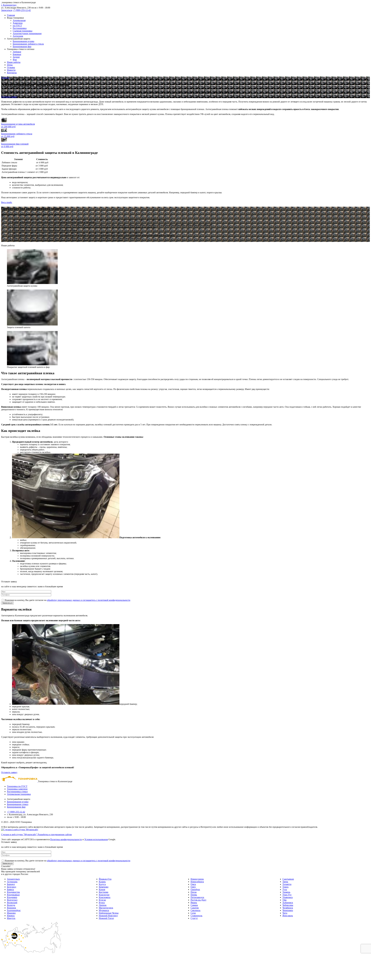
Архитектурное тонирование (27, 33)
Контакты (12, 72)
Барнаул (11, 884)
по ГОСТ (17, 25)
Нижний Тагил (106, 918)
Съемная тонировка (22, 31)
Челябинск (287, 908)
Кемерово (103, 887)
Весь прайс (6, 202)
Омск (193, 884)
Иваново (11, 913)
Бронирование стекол (17, 804)
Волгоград (12, 900)
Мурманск (104, 910)
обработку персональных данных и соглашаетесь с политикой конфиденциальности (88, 600)
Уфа (284, 900)
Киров (102, 889)
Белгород (11, 887)
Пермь (194, 894)
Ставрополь (196, 915)
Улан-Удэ (286, 894)
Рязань (194, 902)
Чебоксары (287, 905)
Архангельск (13, 879)
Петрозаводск (197, 897)
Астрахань (12, 881)
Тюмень (286, 892)
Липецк (103, 905)
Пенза (194, 892)
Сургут (194, 918)
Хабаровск (287, 902)
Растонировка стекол (17, 791)
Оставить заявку (9, 96)
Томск (285, 887)
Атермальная (19, 20)
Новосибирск (197, 881)
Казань (102, 881)
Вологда (11, 905)
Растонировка (20, 28)
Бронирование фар (22, 46)
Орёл (193, 887)
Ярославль (287, 915)
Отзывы (11, 67)
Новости (11, 70)
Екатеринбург (14, 910)
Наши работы (13, 62)
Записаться (6, 10)
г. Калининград (8, 5)
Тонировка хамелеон (17, 789)
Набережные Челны (109, 913)
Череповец (287, 910)
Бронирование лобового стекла (28, 44)
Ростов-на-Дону (198, 900)
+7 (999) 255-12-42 (22, 10)
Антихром (18, 36)
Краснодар (104, 894)
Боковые (17, 54)
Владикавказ (13, 894)
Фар (15, 59)
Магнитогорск (106, 908)
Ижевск (11, 915)
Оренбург (195, 889)
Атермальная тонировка (19, 794)
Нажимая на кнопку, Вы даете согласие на (67, 600)
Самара (194, 905)
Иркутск (11, 918)
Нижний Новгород (108, 915)
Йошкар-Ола (105, 879)
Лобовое (17, 51)
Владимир (12, 897)
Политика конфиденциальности (66, 839)
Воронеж (11, 908)
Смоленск (195, 910)
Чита (284, 913)
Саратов (195, 908)
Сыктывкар (288, 879)
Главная (11, 15)
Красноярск (104, 897)
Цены (10, 65)
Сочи (193, 913)
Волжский (12, 902)
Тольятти (286, 884)
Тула (284, 889)
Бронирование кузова (23, 41)
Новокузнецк (197, 879)
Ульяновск (287, 897)
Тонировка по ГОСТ (17, 786)
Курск (102, 902)
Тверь (285, 881)
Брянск (10, 889)
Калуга (102, 884)
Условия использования (96, 839)
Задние (16, 57)
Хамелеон (18, 23)
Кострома (103, 892)
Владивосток (13, 892)
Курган (102, 900)
